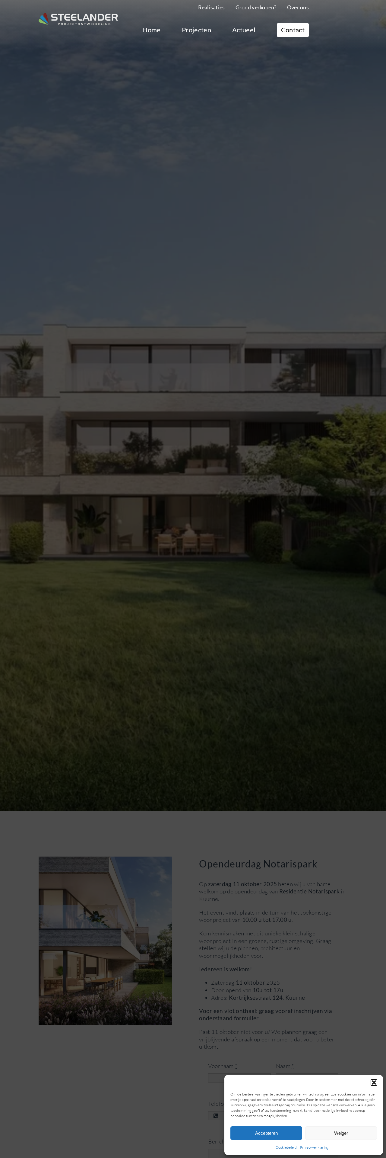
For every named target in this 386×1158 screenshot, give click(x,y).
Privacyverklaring (314, 1147)
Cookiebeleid (286, 1147)
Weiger (341, 1133)
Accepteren (266, 1133)
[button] (374, 1082)
